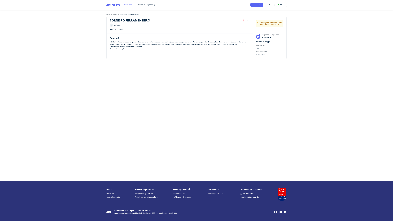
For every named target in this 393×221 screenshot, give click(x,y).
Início (108, 14)
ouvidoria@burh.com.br (216, 194)
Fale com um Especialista (147, 197)
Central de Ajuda (113, 197)
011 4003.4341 (248, 194)
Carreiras (110, 194)
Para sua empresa (145, 5)
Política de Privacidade (182, 197)
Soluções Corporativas (144, 194)
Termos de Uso (179, 194)
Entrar (270, 5)
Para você (128, 5)
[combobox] (281, 5)
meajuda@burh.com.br (250, 197)
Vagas (115, 14)
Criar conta (256, 5)
